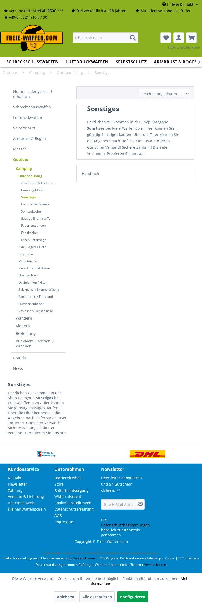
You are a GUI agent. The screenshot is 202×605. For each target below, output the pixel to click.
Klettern (23, 325)
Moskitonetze (28, 261)
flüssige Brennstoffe (35, 218)
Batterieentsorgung (71, 490)
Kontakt (14, 477)
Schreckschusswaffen (32, 106)
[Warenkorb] (191, 37)
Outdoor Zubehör (31, 303)
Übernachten (28, 275)
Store (59, 484)
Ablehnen (65, 596)
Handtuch (90, 173)
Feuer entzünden (33, 225)
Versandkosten (84, 558)
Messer (19, 149)
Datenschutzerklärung (74, 509)
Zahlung (15, 490)
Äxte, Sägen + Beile (32, 247)
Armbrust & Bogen (29, 138)
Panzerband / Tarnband (35, 296)
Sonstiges (28, 197)
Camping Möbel (32, 190)
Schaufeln (25, 254)
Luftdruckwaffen (27, 117)
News (18, 368)
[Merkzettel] (165, 37)
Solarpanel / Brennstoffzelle (38, 289)
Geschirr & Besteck (35, 204)
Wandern (24, 318)
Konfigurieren (132, 596)
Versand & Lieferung (26, 496)
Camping (24, 168)
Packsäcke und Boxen (34, 268)
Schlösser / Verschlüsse (35, 311)
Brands (19, 357)
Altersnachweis (21, 502)
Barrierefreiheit (68, 477)
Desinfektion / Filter (32, 282)
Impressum (64, 521)
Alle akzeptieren (97, 596)
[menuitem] (33, 11)
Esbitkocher (29, 232)
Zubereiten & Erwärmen (38, 183)
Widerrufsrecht (67, 496)
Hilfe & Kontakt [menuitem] (180, 4)
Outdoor (21, 159)
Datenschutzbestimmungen (125, 524)
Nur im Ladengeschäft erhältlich (32, 94)
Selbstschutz (24, 127)
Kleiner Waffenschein (27, 509)
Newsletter (17, 484)
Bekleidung (26, 333)
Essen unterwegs (33, 240)
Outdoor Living (30, 176)
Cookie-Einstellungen (73, 502)
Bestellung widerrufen (184, 47)
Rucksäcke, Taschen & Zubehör (35, 344)
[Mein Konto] (178, 37)
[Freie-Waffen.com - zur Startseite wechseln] (32, 37)
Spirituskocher (31, 211)
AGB (58, 515)
